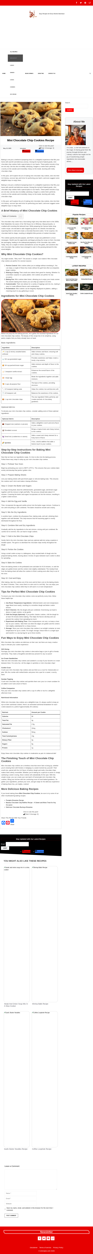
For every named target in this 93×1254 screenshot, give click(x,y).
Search (67, 103)
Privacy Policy (58, 1247)
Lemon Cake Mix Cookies (71, 228)
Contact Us (51, 73)
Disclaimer (34, 1247)
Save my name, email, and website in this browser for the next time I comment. (30, 1209)
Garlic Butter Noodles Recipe (15, 1149)
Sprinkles (8, 443)
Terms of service (45, 1247)
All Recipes (13, 51)
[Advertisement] (46, 35)
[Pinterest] (85, 3)
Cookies (12, 87)
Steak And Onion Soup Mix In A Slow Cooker (71, 280)
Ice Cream (13, 94)
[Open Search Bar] (90, 73)
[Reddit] (89, 3)
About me (41, 73)
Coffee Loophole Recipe (41, 1149)
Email (3, 844)
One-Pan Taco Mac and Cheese (86, 243)
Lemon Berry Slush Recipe (86, 228)
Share (12, 824)
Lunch (12, 65)
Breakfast (13, 58)
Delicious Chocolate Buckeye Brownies (19, 807)
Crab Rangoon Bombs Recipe (71, 257)
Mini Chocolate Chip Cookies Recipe (30, 140)
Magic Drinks (29, 73)
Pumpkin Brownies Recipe (15, 800)
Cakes (12, 79)
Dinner (12, 72)
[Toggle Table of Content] (19, 216)
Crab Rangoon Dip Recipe (86, 257)
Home (4, 73)
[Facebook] (76, 3)
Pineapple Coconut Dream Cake (71, 243)
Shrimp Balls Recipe (40, 1004)
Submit (5, 848)
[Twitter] (81, 3)
